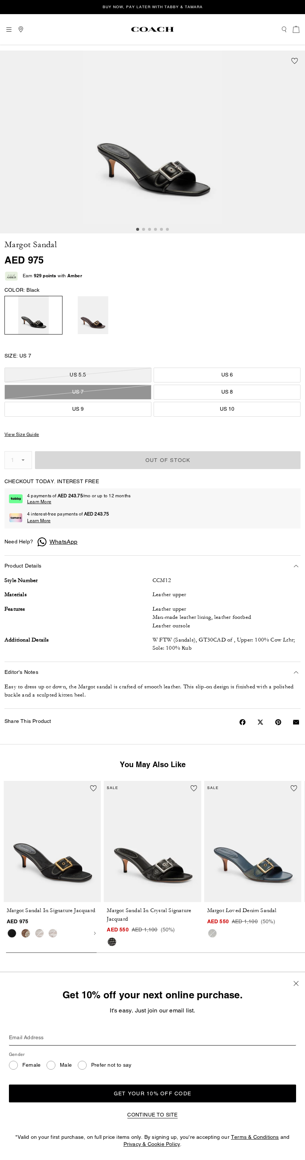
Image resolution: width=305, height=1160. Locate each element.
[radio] (33, 315)
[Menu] (8, 29)
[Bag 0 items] (296, 29)
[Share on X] (260, 722)
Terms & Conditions (255, 1137)
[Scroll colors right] (95, 933)
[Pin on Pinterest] (278, 722)
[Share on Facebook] (242, 722)
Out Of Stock (167, 460)
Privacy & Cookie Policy (151, 1144)
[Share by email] (296, 722)
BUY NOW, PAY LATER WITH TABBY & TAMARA (153, 6)
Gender (17, 1054)
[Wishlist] (294, 60)
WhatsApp (63, 541)
